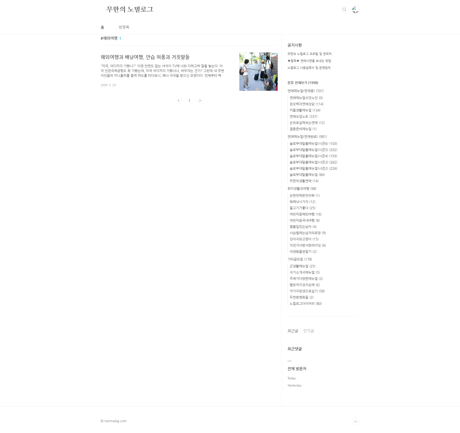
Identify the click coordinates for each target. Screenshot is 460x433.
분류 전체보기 (303, 83)
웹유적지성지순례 (305, 285)
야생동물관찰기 (303, 251)
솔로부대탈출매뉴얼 (307, 175)
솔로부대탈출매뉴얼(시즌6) (313, 143)
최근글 (293, 331)
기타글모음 (300, 259)
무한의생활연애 (304, 181)
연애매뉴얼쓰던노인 (306, 98)
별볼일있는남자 (303, 226)
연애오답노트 (303, 116)
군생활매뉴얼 (303, 266)
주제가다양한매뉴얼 (306, 278)
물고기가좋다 (303, 208)
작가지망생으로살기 (307, 291)
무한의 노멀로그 (129, 9)
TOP (355, 422)
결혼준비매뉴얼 (303, 129)
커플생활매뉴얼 (305, 110)
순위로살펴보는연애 (307, 123)
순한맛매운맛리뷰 (305, 195)
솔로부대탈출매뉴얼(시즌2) (313, 168)
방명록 (124, 27)
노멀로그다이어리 (306, 303)
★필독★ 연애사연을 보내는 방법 (309, 61)
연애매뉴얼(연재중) (306, 91)
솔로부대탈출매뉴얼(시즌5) (313, 150)
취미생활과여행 (302, 188)
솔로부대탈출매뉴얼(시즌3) (313, 162)
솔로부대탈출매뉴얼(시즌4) (313, 156)
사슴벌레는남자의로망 (308, 233)
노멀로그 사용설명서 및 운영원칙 (309, 67)
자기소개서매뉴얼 (305, 272)
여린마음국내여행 (305, 220)
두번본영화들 (302, 297)
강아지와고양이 (304, 239)
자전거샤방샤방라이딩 (308, 245)
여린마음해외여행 (306, 214)
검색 (344, 9)
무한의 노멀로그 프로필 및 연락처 (310, 54)
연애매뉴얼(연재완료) (307, 136)
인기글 (308, 331)
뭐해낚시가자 (303, 202)
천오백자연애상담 (307, 104)
